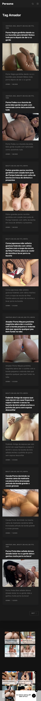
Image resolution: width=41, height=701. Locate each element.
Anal (14, 26)
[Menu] (38, 4)
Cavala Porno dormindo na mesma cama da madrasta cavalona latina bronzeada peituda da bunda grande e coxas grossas (18, 481)
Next (33, 613)
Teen (7, 28)
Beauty (19, 26)
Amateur (9, 26)
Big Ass (25, 26)
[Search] (33, 4)
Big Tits (31, 26)
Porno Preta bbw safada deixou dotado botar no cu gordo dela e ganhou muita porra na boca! (20, 553)
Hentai (25, 166)
